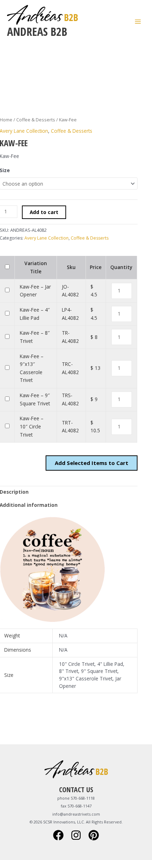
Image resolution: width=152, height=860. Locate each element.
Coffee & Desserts (35, 120)
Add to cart (44, 212)
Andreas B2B (37, 31)
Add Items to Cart (91, 462)
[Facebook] (58, 835)
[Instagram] (76, 835)
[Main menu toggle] (138, 21)
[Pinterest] (93, 835)
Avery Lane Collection (46, 238)
